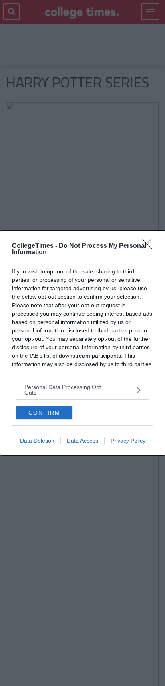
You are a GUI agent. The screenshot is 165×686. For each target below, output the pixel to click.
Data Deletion (37, 440)
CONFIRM (44, 412)
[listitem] (82, 389)
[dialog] (82, 343)
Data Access (82, 440)
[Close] (149, 246)
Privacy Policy (128, 440)
